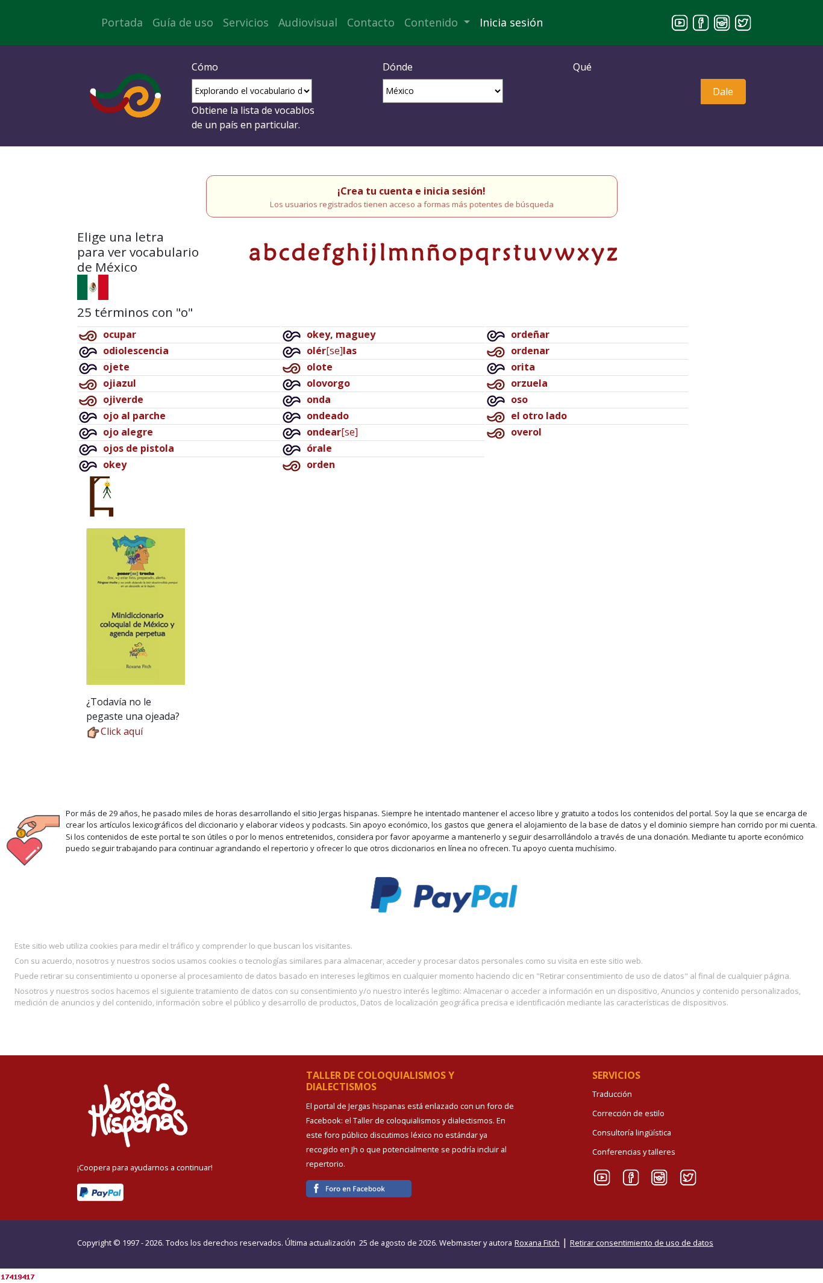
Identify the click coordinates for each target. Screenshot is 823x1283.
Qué (582, 66)
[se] (332, 350)
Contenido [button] (432, 22)
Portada (122, 22)
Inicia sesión (511, 22)
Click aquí (122, 731)
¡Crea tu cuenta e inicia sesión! (411, 191)
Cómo (205, 66)
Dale (723, 91)
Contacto (371, 22)
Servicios (246, 22)
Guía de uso (182, 22)
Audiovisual (307, 22)
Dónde (398, 66)
